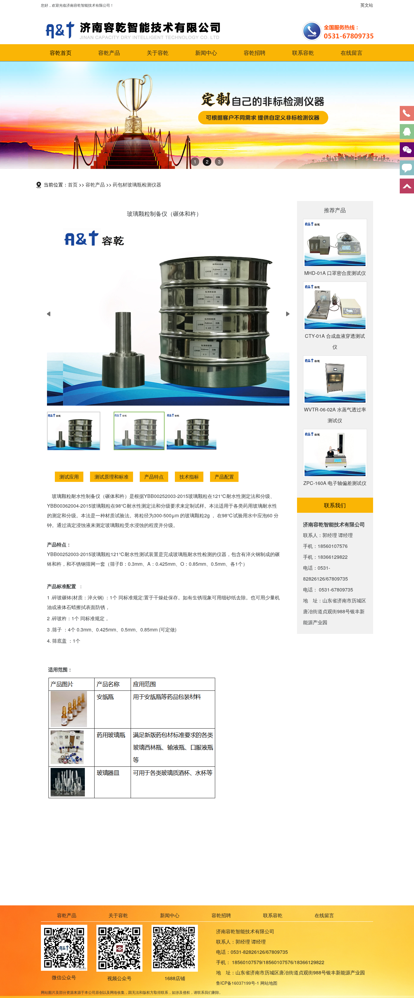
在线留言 (351, 52)
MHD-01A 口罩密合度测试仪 (335, 272)
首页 (73, 184)
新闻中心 (206, 52)
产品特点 (154, 476)
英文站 (366, 5)
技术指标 (189, 476)
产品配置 (224, 476)
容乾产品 (109, 52)
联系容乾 (303, 52)
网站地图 (268, 983)
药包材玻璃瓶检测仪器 (137, 184)
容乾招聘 (254, 52)
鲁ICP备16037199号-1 (237, 983)
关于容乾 (158, 52)
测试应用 (69, 476)
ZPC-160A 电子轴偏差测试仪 (334, 482)
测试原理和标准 (112, 476)
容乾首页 (61, 52)
